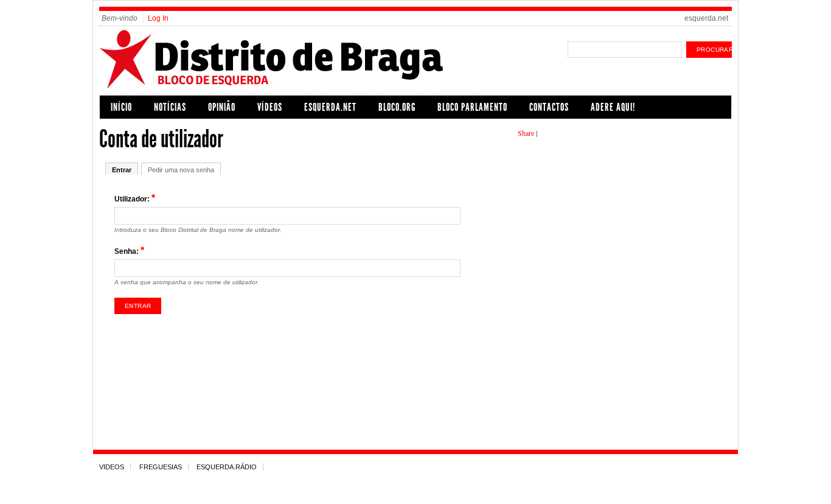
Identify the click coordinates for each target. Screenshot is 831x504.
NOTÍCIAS (170, 107)
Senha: (129, 250)
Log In (158, 18)
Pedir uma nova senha (181, 169)
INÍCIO (121, 107)
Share (526, 133)
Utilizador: (134, 198)
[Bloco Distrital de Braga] (297, 87)
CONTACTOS (549, 107)
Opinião (221, 107)
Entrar (121, 169)
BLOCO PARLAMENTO (472, 107)
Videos (111, 467)
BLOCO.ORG (396, 107)
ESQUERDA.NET (330, 107)
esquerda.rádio (226, 467)
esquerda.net (706, 18)
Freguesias (160, 467)
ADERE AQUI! (613, 107)
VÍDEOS (269, 107)
